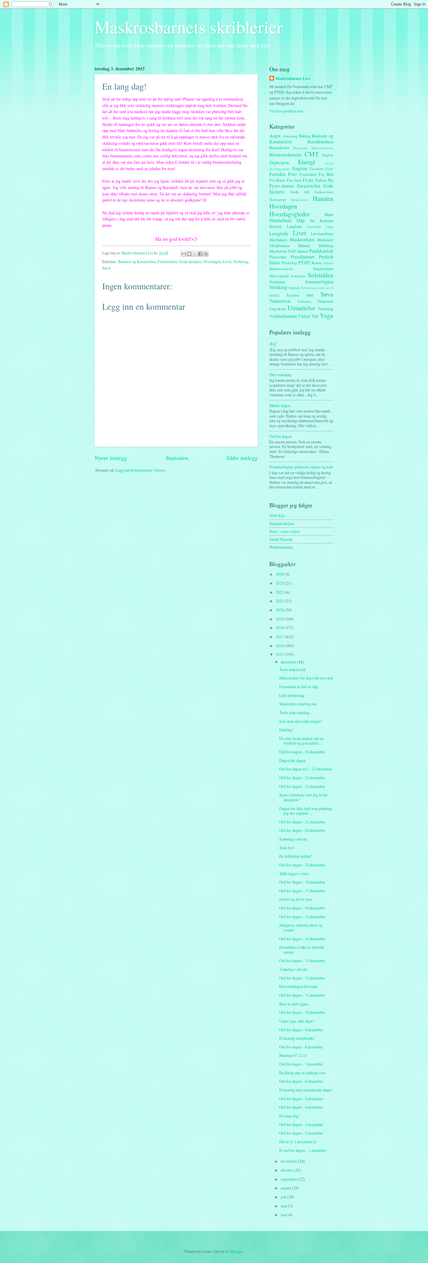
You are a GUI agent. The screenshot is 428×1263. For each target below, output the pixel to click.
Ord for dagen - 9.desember (301, 1029)
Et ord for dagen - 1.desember (303, 1150)
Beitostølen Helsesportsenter (313, 148)
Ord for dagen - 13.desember (302, 960)
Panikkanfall (321, 251)
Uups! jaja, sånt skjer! (296, 1021)
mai (284, 1214)
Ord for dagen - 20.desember (302, 830)
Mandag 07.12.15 (293, 1055)
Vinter (304, 316)
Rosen (316, 262)
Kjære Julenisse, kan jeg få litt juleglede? (303, 797)
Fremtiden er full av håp (298, 686)
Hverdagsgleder (289, 214)
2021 (280, 601)
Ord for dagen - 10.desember (302, 1012)
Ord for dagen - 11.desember (302, 995)
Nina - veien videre (284, 531)
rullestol (328, 263)
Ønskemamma (281, 547)
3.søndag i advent (293, 969)
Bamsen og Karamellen (137, 261)
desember (289, 662)
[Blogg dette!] (189, 254)
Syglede (294, 287)
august (286, 1188)
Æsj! (273, 344)
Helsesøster (277, 199)
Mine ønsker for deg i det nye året (306, 678)
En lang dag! (289, 1115)
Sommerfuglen (319, 282)
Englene (300, 168)
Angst (275, 136)
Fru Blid (326, 174)
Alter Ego (277, 515)
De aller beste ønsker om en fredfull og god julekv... (301, 741)
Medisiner (325, 239)
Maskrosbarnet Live (292, 78)
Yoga (326, 315)
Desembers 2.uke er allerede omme (301, 949)
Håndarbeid (280, 220)
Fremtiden (307, 174)
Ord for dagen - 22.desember (302, 786)
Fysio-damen (281, 186)
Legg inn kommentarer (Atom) (141, 470)
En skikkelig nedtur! (295, 856)
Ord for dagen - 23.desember (302, 777)
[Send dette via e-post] (184, 254)
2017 (280, 636)
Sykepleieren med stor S (317, 288)
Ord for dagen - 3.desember (301, 1124)
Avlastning (290, 136)
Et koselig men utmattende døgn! (306, 1090)
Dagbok (327, 155)
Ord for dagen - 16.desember (302, 908)
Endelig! (286, 729)
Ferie (329, 168)
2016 (280, 645)
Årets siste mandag (294, 712)
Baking (305, 136)
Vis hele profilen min (286, 111)
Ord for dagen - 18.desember (302, 882)
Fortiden (277, 174)
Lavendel (314, 226)
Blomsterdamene (285, 154)
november (289, 1161)
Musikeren (277, 251)
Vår (315, 316)
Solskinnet (298, 276)
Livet (227, 261)
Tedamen (304, 301)
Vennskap (325, 308)
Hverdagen (212, 261)
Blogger (236, 1251)
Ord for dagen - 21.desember (302, 822)
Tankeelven (280, 301)
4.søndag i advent (293, 839)
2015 (280, 654)
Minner (304, 245)
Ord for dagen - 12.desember (302, 978)
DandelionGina (281, 523)
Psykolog (289, 262)
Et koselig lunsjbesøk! (297, 1038)
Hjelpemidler (299, 199)
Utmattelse (301, 308)
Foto (292, 174)
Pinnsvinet (277, 257)
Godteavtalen (323, 192)
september (289, 1179)
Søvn (106, 268)
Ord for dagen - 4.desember (301, 1107)
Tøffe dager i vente (294, 873)
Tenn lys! (286, 847)
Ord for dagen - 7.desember (301, 1064)
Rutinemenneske (281, 268)
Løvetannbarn (322, 233)
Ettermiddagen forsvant (298, 986)
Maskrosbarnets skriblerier (189, 26)
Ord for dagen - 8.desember (301, 1047)
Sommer (277, 282)
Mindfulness (279, 245)
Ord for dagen (280, 436)
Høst (328, 214)
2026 (280, 574)
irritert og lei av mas (295, 899)
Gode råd (299, 192)
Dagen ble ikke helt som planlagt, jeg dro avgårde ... (306, 811)
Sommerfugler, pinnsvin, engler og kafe (301, 467)
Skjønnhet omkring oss (297, 704)
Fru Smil (294, 180)
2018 (280, 627)
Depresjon (279, 162)
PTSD (304, 262)
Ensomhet (316, 168)
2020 (280, 610)
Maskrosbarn (302, 239)
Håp (301, 220)
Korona (275, 226)
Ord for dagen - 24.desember (302, 751)
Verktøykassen (283, 316)
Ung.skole (277, 308)
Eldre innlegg (242, 457)
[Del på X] (195, 254)
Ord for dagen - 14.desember (302, 938)
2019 (280, 619)
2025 (280, 583)
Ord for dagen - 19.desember (302, 865)
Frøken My (324, 180)
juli (284, 1197)
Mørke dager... (280, 405)
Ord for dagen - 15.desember (302, 916)
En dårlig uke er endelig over (302, 1072)
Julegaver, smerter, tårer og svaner (300, 927)
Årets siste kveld (292, 669)
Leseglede (278, 233)
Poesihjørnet (302, 257)
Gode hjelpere (190, 261)
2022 (280, 592)
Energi (306, 162)
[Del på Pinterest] (206, 254)
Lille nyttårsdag (292, 695)
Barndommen (320, 141)
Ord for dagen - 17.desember (302, 890)
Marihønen (278, 239)
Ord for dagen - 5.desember (301, 1098)
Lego (329, 226)
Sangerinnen (323, 268)
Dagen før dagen (292, 760)
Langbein (294, 226)
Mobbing (326, 245)
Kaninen (326, 220)
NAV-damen (298, 251)
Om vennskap (280, 374)
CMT (312, 154)
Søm (310, 295)
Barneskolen (279, 147)
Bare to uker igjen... (295, 1004)
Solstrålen (320, 275)
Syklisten (292, 295)
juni (284, 1206)
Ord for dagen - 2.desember (301, 1133)
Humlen (323, 198)
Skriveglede (279, 276)
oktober (287, 1170)
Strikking (241, 261)
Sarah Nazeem (281, 539)
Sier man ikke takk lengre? (300, 721)
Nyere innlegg (111, 457)
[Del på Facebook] (200, 254)
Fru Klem (277, 180)
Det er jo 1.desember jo (297, 1141)
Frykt (308, 180)
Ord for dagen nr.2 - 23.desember (305, 769)
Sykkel (274, 295)
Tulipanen (325, 301)
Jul (312, 220)
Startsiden (177, 457)
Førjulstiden (167, 261)
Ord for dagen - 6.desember (301, 1081)
